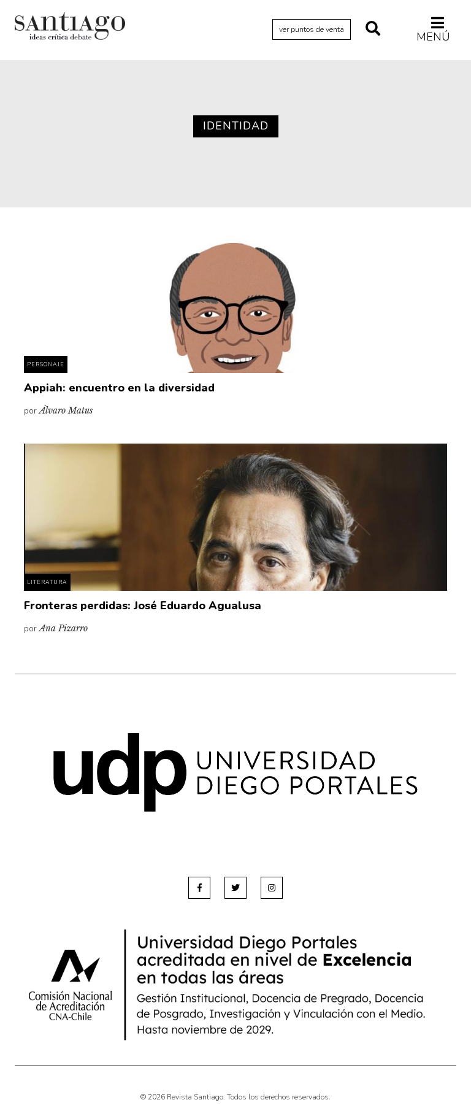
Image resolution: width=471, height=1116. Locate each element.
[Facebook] (199, 888)
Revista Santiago (70, 27)
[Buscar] (373, 29)
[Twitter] (235, 888)
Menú (433, 36)
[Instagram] (272, 888)
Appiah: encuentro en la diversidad (119, 387)
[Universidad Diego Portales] (235, 772)
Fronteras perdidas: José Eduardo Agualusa (142, 605)
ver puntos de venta (311, 29)
